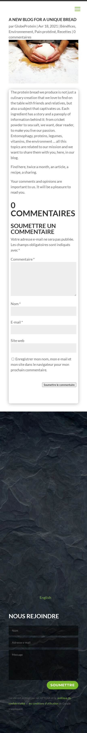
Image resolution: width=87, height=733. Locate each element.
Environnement (21, 31)
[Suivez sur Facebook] (38, 582)
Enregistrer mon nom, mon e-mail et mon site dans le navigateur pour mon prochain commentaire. (41, 364)
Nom (16, 303)
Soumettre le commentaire (59, 384)
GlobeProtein (25, 26)
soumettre (62, 685)
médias (43, 485)
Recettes (64, 31)
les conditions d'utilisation (43, 703)
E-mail (17, 322)
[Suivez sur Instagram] (48, 582)
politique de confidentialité (31, 726)
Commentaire (23, 259)
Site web (17, 340)
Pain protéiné (45, 31)
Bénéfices (67, 26)
